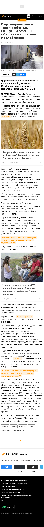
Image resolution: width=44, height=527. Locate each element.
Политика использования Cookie (13, 492)
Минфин (31, 426)
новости (5, 461)
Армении (6, 116)
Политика (37, 461)
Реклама (12, 483)
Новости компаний (8, 486)
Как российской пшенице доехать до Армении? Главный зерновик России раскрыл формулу (21, 155)
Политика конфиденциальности (12, 489)
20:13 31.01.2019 (7, 42)
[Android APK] (8, 507)
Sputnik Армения (24, 316)
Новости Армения (18, 430)
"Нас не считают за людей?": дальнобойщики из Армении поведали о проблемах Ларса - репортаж (19, 289)
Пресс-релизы (21, 483)
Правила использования (18, 480)
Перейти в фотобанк (31, 70)
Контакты (4, 483)
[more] (40, 162)
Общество (5, 426)
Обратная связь (6, 501)
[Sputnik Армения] (6, 17)
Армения (17, 358)
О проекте (5, 480)
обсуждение (6, 430)
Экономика (22, 426)
